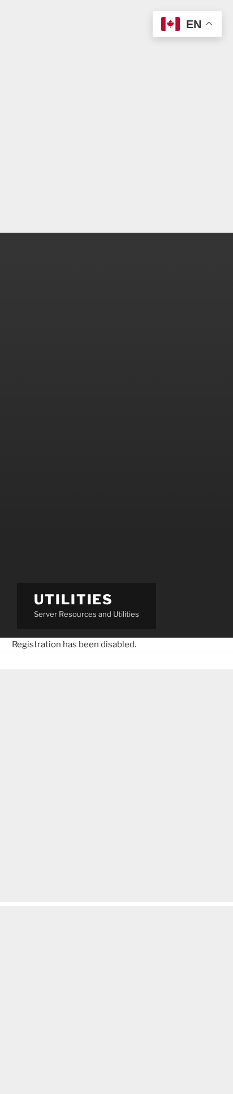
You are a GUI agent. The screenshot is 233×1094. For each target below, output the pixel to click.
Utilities (73, 599)
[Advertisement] (116, 116)
